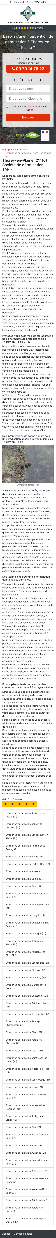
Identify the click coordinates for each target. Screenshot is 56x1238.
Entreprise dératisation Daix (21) (23, 1127)
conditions (32, 106)
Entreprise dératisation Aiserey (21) (25, 871)
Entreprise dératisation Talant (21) (24, 1050)
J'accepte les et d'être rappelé (30, 108)
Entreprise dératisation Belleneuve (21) (27, 1171)
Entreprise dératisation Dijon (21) (24, 1032)
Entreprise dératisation (15, 149)
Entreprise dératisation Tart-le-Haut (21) (28, 864)
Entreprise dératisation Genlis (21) (24, 878)
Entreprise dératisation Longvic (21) (25, 915)
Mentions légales (23, 1233)
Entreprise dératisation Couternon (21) (27, 995)
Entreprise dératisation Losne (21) (24, 1087)
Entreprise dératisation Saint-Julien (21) (27, 1200)
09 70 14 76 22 (29, 68)
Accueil (6, 1233)
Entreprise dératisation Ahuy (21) (24, 1145)
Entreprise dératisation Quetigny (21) (26, 933)
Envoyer (28, 117)
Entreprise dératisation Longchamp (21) (27, 962)
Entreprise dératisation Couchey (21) (26, 977)
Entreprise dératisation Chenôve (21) (26, 970)
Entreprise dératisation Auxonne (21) (26, 1152)
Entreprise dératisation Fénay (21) (24, 856)
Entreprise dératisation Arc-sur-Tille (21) (28, 1014)
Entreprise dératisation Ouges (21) (24, 886)
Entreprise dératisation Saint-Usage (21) (28, 1079)
